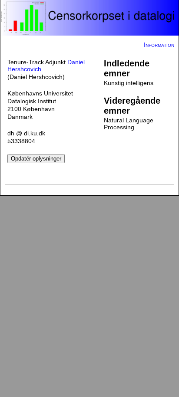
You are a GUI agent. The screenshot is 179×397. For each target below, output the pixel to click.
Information (159, 44)
